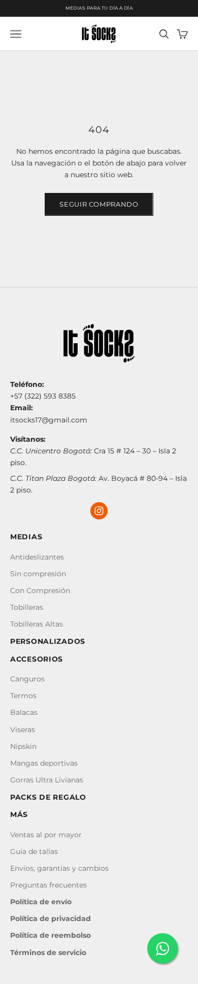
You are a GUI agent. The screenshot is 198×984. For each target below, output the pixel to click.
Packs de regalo (48, 797)
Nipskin (23, 746)
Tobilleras (26, 607)
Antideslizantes (37, 557)
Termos (23, 695)
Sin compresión (38, 573)
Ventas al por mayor (46, 834)
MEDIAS (26, 536)
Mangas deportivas (44, 763)
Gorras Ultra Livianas (46, 779)
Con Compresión (40, 590)
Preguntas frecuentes (48, 885)
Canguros (27, 678)
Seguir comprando (98, 204)
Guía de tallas (34, 851)
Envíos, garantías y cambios (59, 868)
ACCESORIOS (36, 659)
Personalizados (47, 641)
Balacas (24, 712)
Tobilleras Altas (36, 624)
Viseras (22, 729)
